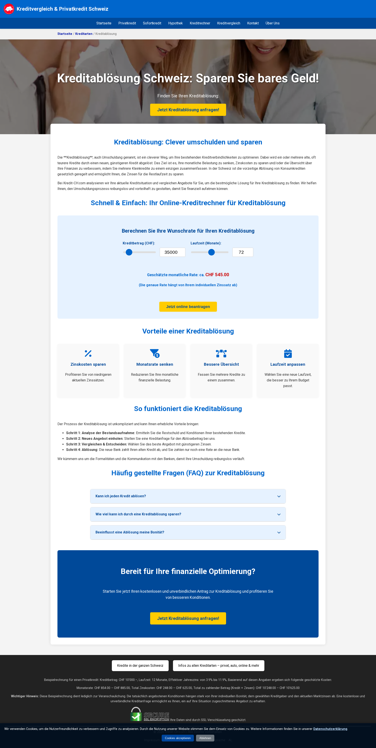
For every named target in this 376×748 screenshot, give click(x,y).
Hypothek (175, 23)
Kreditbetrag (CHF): (139, 243)
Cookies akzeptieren (178, 738)
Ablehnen (205, 738)
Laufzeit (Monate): (206, 243)
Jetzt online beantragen (188, 307)
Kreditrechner (200, 23)
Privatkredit (127, 23)
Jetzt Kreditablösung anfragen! (188, 109)
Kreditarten (83, 34)
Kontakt (253, 23)
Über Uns (273, 23)
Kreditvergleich (228, 23)
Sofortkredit (152, 23)
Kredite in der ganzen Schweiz (140, 665)
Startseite (103, 23)
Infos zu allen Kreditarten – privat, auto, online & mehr (218, 665)
